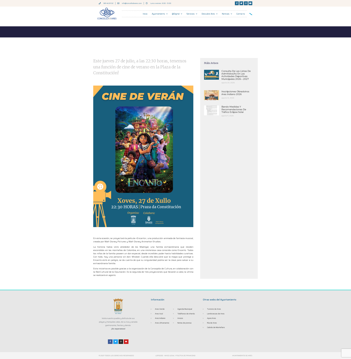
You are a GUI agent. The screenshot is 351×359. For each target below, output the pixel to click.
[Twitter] (241, 3)
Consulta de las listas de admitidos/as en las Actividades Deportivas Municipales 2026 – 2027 (236, 75)
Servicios (190, 13)
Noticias (225, 13)
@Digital (175, 13)
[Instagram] (246, 3)
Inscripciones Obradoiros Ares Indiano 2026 (235, 92)
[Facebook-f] (237, 3)
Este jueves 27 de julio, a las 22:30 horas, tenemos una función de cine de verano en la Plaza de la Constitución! (139, 66)
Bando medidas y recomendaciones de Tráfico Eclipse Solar (233, 109)
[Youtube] (250, 3)
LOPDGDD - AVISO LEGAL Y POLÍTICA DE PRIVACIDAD (175, 355)
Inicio (145, 13)
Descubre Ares (208, 13)
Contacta (240, 13)
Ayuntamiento (158, 13)
